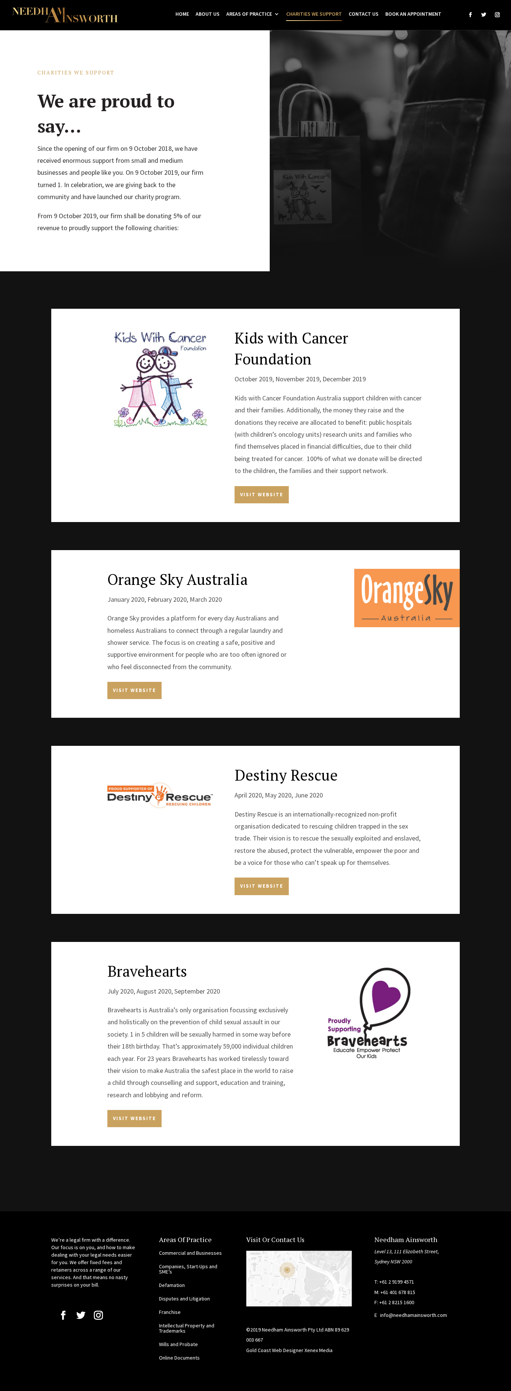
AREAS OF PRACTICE (249, 14)
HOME (182, 14)
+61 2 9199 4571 (396, 1281)
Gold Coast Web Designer (275, 1350)
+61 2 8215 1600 (396, 1302)
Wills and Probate (178, 1344)
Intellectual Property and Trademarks (186, 1328)
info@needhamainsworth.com (413, 1315)
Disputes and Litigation (184, 1298)
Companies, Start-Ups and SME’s (188, 1269)
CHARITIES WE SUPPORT (314, 14)
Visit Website (261, 494)
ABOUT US (208, 14)
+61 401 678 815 (397, 1292)
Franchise (170, 1312)
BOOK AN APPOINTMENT (413, 14)
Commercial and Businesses (190, 1253)
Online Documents (179, 1357)
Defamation (172, 1285)
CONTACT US (364, 14)
